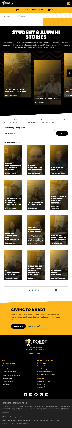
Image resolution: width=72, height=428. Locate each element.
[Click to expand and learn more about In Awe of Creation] (47, 82)
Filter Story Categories (14, 128)
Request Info (23, 10)
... (44, 290)
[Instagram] (41, 394)
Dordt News (41, 363)
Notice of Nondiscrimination (21, 420)
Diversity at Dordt (22, 423)
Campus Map (7, 378)
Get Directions (34, 353)
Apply (52, 10)
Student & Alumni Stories (46, 374)
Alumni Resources (8, 366)
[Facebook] (25, 394)
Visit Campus (38, 10)
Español (5, 369)
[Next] (56, 290)
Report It (4, 423)
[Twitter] (36, 394)
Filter (62, 133)
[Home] (5, 16)
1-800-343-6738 (43, 381)
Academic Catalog (8, 363)
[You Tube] (30, 394)
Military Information (44, 372)
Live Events (6, 384)
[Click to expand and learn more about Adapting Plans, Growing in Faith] (17, 75)
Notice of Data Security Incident (43, 420)
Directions (41, 384)
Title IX (58, 420)
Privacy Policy (6, 420)
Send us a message (33, 122)
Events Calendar (8, 381)
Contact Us (41, 387)
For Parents (41, 366)
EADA (12, 423)
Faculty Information (9, 372)
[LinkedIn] (46, 394)
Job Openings (42, 369)
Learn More (33, 326)
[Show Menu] (68, 3)
